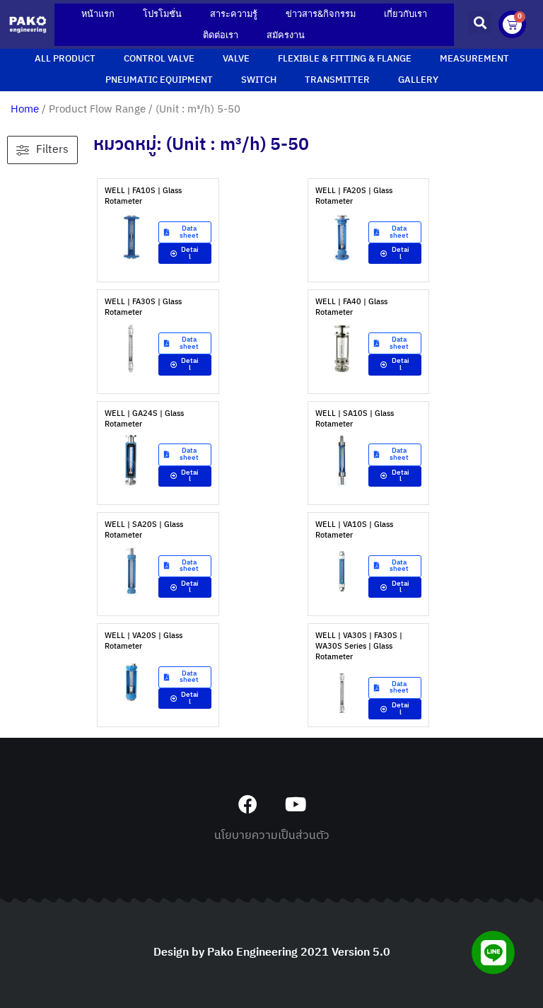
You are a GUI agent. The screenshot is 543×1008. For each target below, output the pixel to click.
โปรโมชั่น (162, 13)
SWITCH (258, 80)
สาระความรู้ (233, 13)
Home (25, 109)
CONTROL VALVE (159, 59)
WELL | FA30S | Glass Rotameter (143, 307)
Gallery (418, 80)
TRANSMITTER (337, 80)
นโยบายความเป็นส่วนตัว (271, 835)
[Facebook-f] (247, 803)
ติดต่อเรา (220, 35)
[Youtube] (295, 803)
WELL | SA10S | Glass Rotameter (354, 419)
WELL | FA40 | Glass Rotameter (351, 307)
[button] (479, 22)
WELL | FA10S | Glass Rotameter (143, 196)
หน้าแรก (98, 13)
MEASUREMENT (474, 59)
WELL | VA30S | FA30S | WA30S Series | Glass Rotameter (358, 647)
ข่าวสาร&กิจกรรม (321, 13)
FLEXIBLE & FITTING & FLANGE (344, 59)
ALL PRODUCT (65, 59)
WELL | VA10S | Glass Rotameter (354, 530)
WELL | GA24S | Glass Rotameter (144, 419)
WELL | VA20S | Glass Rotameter (143, 641)
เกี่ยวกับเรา (405, 13)
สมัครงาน (286, 35)
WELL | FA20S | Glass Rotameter (353, 196)
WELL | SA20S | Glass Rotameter (144, 530)
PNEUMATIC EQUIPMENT (159, 80)
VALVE (236, 59)
